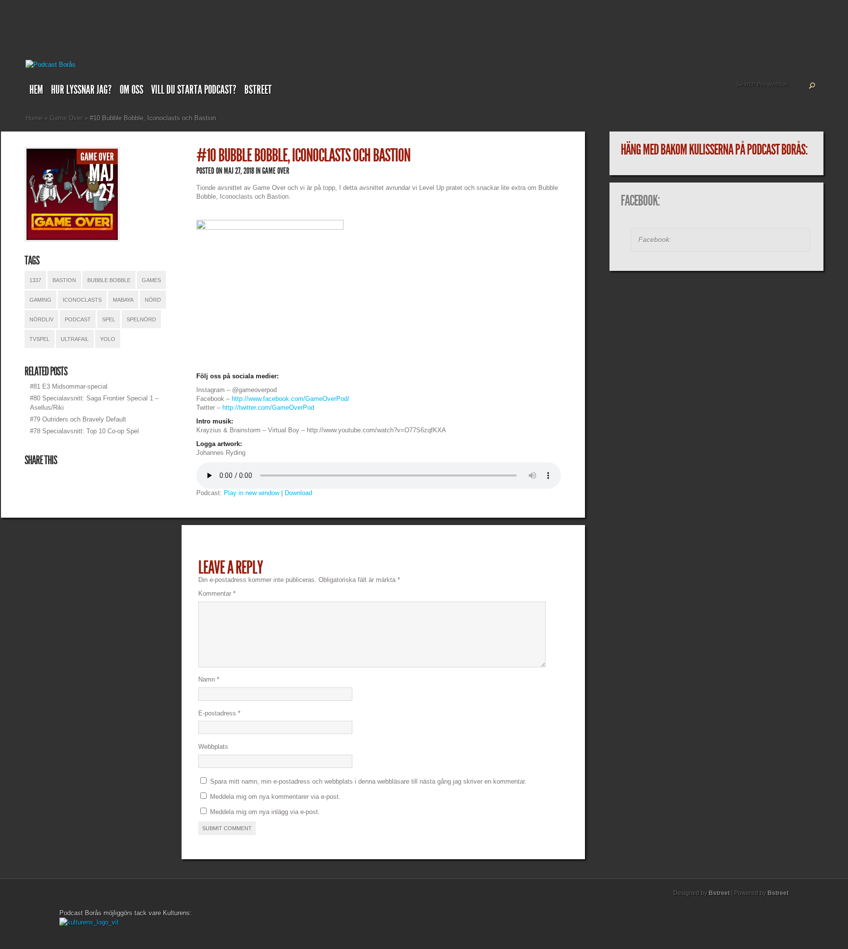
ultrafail (75, 339)
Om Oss (131, 90)
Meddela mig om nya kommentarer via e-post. (275, 796)
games (151, 280)
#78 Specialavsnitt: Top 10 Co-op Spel (84, 431)
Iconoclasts (82, 300)
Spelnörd (141, 319)
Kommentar (217, 593)
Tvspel (39, 339)
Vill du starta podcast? (194, 90)
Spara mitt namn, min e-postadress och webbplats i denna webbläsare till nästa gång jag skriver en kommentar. (368, 781)
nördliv (41, 319)
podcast (78, 319)
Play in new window (251, 493)
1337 (35, 280)
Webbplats (213, 746)
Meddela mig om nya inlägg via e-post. (265, 812)
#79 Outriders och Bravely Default (78, 419)
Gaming (40, 300)
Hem (36, 90)
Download (298, 493)
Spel (108, 319)
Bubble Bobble (109, 280)
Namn (208, 679)
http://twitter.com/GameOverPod (268, 407)
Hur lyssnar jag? (81, 90)
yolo (107, 339)
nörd (153, 300)
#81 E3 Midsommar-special (68, 386)
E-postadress (219, 713)
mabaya (123, 300)
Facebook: (640, 201)
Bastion (64, 280)
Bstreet (258, 90)
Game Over (66, 118)
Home (34, 118)
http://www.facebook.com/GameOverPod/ (290, 398)
